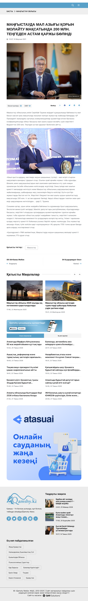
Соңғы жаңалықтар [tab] (25, 336)
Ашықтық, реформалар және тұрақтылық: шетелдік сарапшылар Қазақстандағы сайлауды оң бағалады (24, 356)
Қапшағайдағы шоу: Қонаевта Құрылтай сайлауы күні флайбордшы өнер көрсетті (63, 368)
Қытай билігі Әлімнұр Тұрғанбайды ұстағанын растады (65, 528)
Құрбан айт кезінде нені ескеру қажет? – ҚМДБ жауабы (65, 501)
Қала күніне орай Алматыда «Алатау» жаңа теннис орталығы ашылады (65, 515)
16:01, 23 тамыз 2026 (15, 373)
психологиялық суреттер (19, 562)
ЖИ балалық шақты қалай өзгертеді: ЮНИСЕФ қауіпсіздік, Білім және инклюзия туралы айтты (63, 394)
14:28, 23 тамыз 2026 (53, 386)
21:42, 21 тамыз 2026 (15, 399)
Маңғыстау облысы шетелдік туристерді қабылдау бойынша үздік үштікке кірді (60, 305)
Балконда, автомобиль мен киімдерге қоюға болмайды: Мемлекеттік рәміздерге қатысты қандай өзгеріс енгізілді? (61, 343)
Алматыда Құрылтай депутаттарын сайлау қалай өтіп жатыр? (62, 381)
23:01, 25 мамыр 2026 (64, 507)
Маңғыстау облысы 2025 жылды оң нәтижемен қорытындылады (24, 304)
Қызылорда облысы (16, 557)
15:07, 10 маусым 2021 (17, 39)
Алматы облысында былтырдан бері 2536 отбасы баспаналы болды (24, 394)
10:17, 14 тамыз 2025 (63, 534)
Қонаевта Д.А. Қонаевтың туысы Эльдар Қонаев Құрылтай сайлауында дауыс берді (22, 381)
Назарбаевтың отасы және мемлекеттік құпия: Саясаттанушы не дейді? (62, 356)
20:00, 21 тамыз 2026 (53, 399)
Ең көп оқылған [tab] (63, 336)
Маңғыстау (31, 248)
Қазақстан (30, 578)
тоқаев (25, 573)
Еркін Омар (13, 573)
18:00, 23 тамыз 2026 (15, 360)
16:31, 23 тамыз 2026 (53, 360)
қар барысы (13, 568)
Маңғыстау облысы (26, 11)
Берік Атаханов (15, 578)
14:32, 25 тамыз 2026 (15, 348)
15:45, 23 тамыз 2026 (15, 386)
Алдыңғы (13, 264)
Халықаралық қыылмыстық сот (21, 552)
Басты (10, 11)
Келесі (76, 264)
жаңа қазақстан (15, 547)
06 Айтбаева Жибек (15, 260)
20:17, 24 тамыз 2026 (53, 348)
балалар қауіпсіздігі (31, 568)
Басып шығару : (14, 106)
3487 (26, 106)
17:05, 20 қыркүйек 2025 (65, 520)
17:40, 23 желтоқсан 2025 (17, 309)
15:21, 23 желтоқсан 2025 (55, 312)
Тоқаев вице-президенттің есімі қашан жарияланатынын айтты (22, 368)
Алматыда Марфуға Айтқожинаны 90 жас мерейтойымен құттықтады (24, 343)
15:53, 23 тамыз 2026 (53, 373)
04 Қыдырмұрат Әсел (71, 260)
